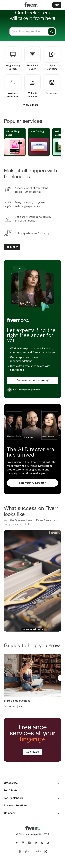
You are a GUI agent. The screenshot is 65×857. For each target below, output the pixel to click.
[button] (7, 5)
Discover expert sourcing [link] (32, 380)
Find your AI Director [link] (32, 483)
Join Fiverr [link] (32, 752)
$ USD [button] (37, 851)
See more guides (14, 706)
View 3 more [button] (31, 105)
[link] (17, 843)
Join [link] (56, 5)
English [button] (26, 851)
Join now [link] (12, 247)
